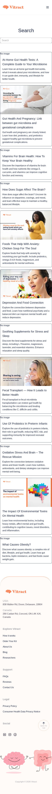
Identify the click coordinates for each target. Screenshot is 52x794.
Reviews (7, 682)
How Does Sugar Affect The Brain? (23, 189)
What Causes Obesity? (16, 544)
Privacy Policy (10, 706)
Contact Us (8, 687)
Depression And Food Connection (23, 302)
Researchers (9, 658)
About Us (7, 647)
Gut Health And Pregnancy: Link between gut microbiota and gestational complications (22, 123)
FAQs (5, 676)
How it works (9, 636)
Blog (5, 652)
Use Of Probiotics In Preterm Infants (24, 423)
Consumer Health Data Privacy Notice (21, 711)
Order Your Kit (10, 641)
